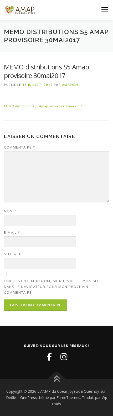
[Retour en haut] (56, 379)
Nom (10, 211)
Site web (13, 253)
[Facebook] (49, 357)
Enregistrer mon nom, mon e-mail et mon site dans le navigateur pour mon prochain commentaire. (52, 286)
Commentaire (19, 147)
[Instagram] (64, 357)
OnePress (28, 397)
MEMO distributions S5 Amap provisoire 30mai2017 (43, 106)
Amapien (70, 85)
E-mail (12, 232)
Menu (104, 10)
